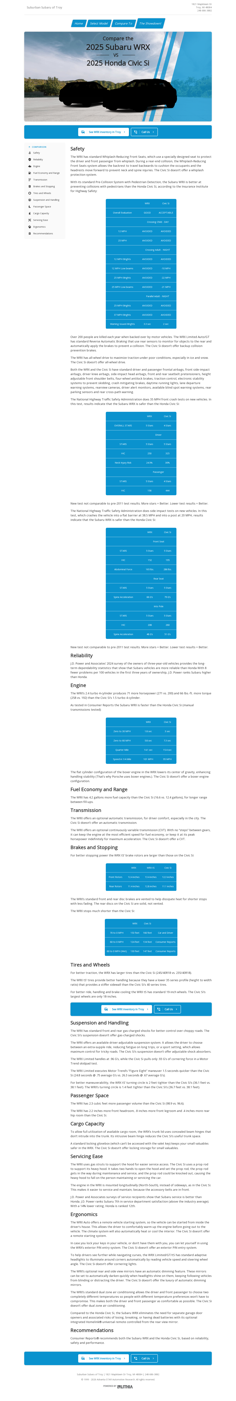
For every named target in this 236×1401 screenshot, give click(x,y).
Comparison (39, 147)
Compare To (124, 23)
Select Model (99, 23)
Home (78, 23)
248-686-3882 (204, 10)
